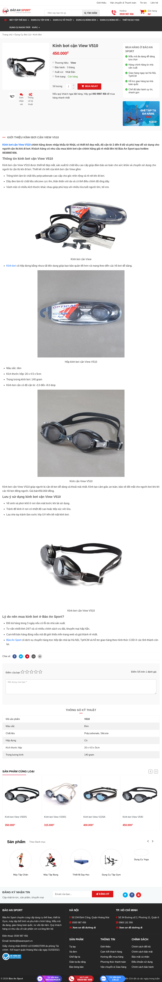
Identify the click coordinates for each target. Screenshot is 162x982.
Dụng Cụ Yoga (141, 859)
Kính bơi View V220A (94, 816)
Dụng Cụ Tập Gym (111, 874)
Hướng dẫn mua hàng (111, 956)
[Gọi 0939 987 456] (81, 978)
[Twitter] (20, 656)
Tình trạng (60, 76)
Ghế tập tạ (74, 956)
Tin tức (143, 2)
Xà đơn (73, 951)
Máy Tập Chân (20, 874)
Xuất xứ (59, 72)
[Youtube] (139, 894)
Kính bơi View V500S (16, 816)
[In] (39, 656)
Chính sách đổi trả (141, 946)
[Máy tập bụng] (51, 860)
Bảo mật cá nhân (140, 956)
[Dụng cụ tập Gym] (111, 860)
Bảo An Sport (13, 640)
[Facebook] (14, 656)
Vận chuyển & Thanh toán (123, 2)
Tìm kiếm (91, 13)
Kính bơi (11, 265)
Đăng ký (103, 894)
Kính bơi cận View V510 (16, 144)
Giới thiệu (101, 2)
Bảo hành (60, 67)
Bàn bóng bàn (76, 967)
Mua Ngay (91, 86)
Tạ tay (72, 946)
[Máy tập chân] (20, 860)
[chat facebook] (49, 978)
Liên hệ (154, 2)
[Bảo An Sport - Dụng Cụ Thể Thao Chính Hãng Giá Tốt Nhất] (16, 10)
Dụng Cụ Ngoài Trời (19, 27)
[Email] (33, 656)
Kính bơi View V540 (133, 816)
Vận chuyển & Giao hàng (113, 967)
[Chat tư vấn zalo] (112, 978)
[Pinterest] (27, 656)
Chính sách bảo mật (142, 951)
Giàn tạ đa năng (77, 961)
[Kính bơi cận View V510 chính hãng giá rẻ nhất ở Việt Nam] (26, 66)
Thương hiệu (61, 62)
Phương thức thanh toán (113, 961)
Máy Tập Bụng (51, 874)
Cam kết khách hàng (111, 951)
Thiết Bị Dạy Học (131, 20)
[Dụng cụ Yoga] (141, 852)
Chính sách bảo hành (143, 967)
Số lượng (57, 86)
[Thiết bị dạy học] (81, 860)
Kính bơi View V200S (55, 816)
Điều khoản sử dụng (142, 961)
